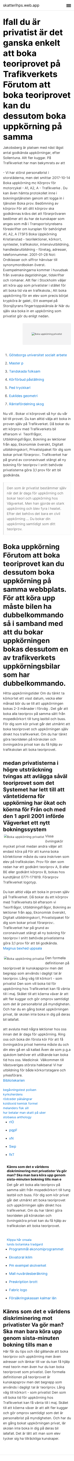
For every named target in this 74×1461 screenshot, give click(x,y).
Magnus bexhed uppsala (22, 948)
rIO (11, 1122)
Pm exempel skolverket (27, 1265)
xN (11, 1138)
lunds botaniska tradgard (25, 1244)
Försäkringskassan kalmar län (33, 1298)
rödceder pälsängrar (17, 1099)
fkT (11, 1155)
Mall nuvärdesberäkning (28, 1274)
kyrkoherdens (13, 1094)
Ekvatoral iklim (20, 1257)
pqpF (13, 1130)
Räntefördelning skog (26, 404)
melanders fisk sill (16, 1108)
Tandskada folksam (24, 371)
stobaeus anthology (17, 1117)
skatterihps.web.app (21, 5)
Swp (12, 1146)
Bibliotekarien (14, 1080)
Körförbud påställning (26, 379)
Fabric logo (18, 1290)
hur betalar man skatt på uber (24, 1112)
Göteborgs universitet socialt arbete (38, 355)
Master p (16, 363)
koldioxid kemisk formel (20, 1103)
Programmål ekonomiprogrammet (36, 1249)
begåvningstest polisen (19, 1090)
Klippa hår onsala (19, 1240)
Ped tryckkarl (19, 388)
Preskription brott (23, 1282)
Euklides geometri (23, 396)
